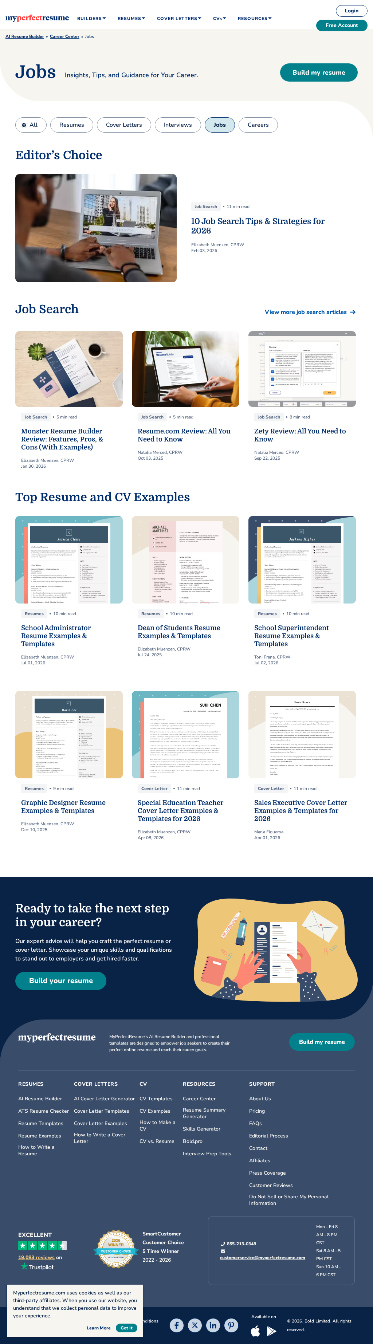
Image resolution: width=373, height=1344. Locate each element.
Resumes (71, 125)
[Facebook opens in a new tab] (176, 1326)
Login (351, 10)
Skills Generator (201, 1129)
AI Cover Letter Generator (104, 1099)
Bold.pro (193, 1141)
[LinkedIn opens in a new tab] (213, 1326)
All (34, 125)
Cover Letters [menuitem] (177, 18)
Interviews (178, 125)
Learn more (99, 1328)
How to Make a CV (158, 1125)
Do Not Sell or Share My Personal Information (289, 1200)
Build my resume (318, 72)
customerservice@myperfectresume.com (262, 1258)
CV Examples (155, 1111)
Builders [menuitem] (89, 18)
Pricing (257, 1111)
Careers (258, 125)
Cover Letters (124, 125)
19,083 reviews (36, 1257)
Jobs (220, 125)
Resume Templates (40, 1123)
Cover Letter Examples (100, 1123)
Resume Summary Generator (204, 1113)
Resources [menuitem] (253, 18)
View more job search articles (306, 312)
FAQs (255, 1123)
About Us (260, 1099)
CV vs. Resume (157, 1141)
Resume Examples (39, 1136)
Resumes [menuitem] (129, 18)
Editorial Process (268, 1136)
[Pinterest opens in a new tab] (231, 1326)
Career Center (64, 36)
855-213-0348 (241, 1244)
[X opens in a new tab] (195, 1326)
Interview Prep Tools (207, 1154)
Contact (258, 1148)
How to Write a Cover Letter (99, 1138)
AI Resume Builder (24, 36)
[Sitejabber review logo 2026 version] (116, 1249)
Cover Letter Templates (101, 1111)
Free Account (342, 25)
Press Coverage (267, 1173)
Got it (127, 1328)
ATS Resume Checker (43, 1111)
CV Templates (156, 1099)
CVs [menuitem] (217, 18)
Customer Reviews (271, 1185)
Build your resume (61, 981)
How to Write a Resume (36, 1150)
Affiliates (259, 1161)
